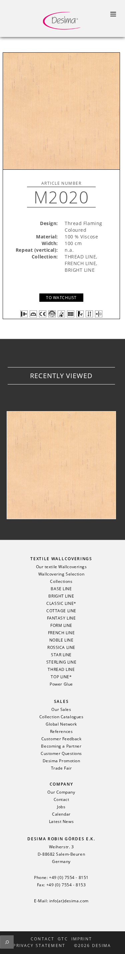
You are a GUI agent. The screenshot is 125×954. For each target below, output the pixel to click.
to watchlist (61, 297)
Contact (61, 799)
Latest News (61, 821)
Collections (61, 581)
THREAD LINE (61, 669)
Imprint (81, 939)
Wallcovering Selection (61, 574)
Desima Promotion (61, 761)
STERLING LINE (61, 662)
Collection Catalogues (61, 717)
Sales (61, 701)
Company (61, 784)
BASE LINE (61, 589)
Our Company (61, 792)
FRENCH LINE (61, 633)
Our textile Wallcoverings (61, 567)
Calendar (61, 814)
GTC (63, 939)
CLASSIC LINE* (61, 603)
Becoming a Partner (61, 746)
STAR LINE (61, 655)
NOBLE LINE (61, 640)
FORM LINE (61, 625)
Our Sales (61, 709)
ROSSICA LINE (61, 647)
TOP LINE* (61, 677)
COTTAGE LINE (61, 611)
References (61, 731)
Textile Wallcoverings (61, 559)
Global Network (61, 724)
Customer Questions (61, 753)
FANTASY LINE (61, 618)
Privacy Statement (39, 945)
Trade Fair (61, 768)
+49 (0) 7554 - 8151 (69, 877)
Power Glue (61, 684)
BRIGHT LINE (61, 596)
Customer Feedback (61, 739)
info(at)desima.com (69, 901)
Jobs (61, 807)
